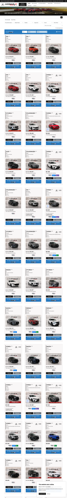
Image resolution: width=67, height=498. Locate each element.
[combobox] (25, 31)
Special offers (50, 3)
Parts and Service (57, 3)
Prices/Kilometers (8, 22)
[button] (13, 66)
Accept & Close (42, 493)
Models (29, 3)
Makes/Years (17, 22)
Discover (9, 63)
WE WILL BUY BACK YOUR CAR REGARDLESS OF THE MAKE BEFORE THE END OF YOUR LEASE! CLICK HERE (30, 1)
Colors (45, 22)
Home (57, 13)
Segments (36, 22)
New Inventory (34, 3)
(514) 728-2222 (39, 1)
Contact (34, 5)
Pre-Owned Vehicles (42, 3)
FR (65, 1)
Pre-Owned (7, 19)
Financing (29, 5)
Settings (48, 493)
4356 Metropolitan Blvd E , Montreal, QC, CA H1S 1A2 (53, 1)
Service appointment (22, 4)
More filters (56, 22)
